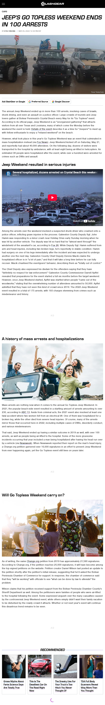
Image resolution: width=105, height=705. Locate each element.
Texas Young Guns (97, 92)
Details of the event (41, 129)
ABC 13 (25, 412)
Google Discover (62, 101)
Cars (4, 12)
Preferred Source (40, 101)
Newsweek (25, 443)
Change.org (33, 561)
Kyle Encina (9, 31)
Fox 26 (55, 245)
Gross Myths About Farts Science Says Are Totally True (14, 684)
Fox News (42, 142)
